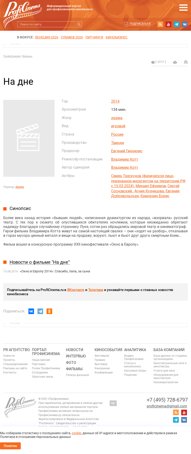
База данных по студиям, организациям (170, 357)
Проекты (9, 360)
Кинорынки (102, 368)
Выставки (101, 364)
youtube (168, 24)
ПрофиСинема (11, 56)
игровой (118, 126)
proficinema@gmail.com (167, 406)
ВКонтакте (75, 290)
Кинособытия (108, 350)
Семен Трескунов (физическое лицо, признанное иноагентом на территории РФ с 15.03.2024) (148, 181)
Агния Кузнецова (149, 191)
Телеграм (95, 290)
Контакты (9, 372)
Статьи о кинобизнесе (132, 365)
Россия (117, 134)
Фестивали (102, 355)
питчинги (94, 37)
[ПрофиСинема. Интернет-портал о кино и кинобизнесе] (22, 10)
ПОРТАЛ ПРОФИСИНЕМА (46, 352)
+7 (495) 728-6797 (167, 400)
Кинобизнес (116, 37)
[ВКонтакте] (31, 311)
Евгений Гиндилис (126, 151)
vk (184, 24)
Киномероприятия (165, 382)
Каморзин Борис (154, 196)
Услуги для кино (164, 370)
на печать (175, 62)
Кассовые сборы (135, 370)
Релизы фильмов (77, 375)
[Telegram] (40, 311)
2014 (115, 101)
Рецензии (130, 374)
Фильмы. (27, 56)
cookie (76, 433)
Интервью (76, 356)
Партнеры (38, 364)
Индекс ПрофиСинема (133, 357)
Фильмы (74, 369)
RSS (160, 24)
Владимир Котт (124, 159)
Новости (9, 355)
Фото (71, 362)
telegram (176, 24)
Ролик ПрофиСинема (46, 368)
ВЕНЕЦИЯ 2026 (46, 37)
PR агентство (16, 350)
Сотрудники (40, 372)
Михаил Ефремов (151, 186)
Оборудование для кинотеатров (165, 376)
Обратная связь (42, 376)
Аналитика (135, 350)
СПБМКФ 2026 (72, 37)
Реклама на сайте (15, 368)
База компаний (168, 350)
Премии (100, 360)
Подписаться (140, 23)
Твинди (117, 143)
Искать (79, 24)
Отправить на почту (186, 62)
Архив (19, 187)
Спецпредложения (15, 364)
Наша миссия (41, 360)
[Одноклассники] (49, 311)
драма (117, 118)
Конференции (104, 372)
